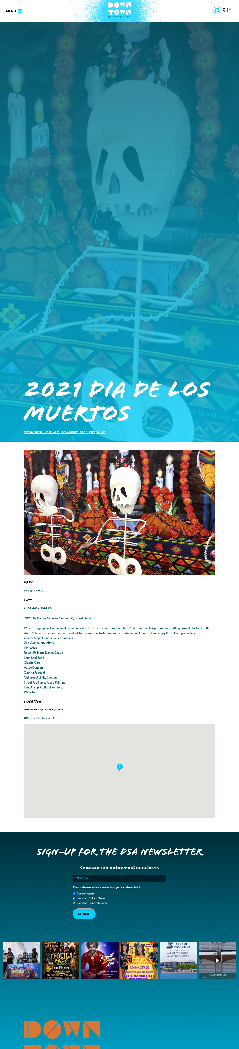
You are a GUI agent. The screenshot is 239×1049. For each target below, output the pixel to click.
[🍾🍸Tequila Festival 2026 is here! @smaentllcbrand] (61, 960)
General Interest (85, 893)
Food (83, 432)
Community (69, 432)
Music (101, 432)
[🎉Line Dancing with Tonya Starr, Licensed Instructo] (139, 960)
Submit (84, 914)
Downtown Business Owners (91, 898)
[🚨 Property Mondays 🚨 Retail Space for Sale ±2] (217, 960)
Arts (56, 432)
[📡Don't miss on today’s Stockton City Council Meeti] (178, 960)
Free (92, 432)
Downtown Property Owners (92, 903)
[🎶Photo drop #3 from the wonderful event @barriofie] (21, 960)
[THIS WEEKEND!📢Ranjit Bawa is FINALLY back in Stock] (100, 960)
